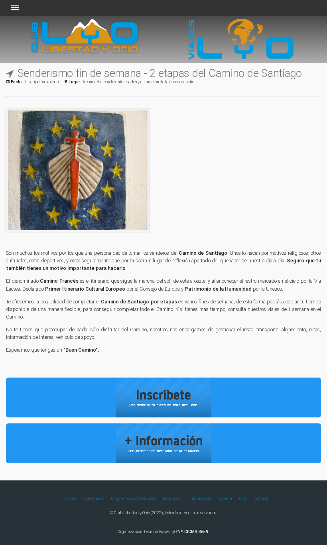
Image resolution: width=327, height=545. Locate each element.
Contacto (261, 498)
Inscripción (173, 498)
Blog (243, 498)
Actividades (93, 498)
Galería (225, 498)
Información (200, 498)
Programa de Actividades (133, 498)
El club (70, 498)
